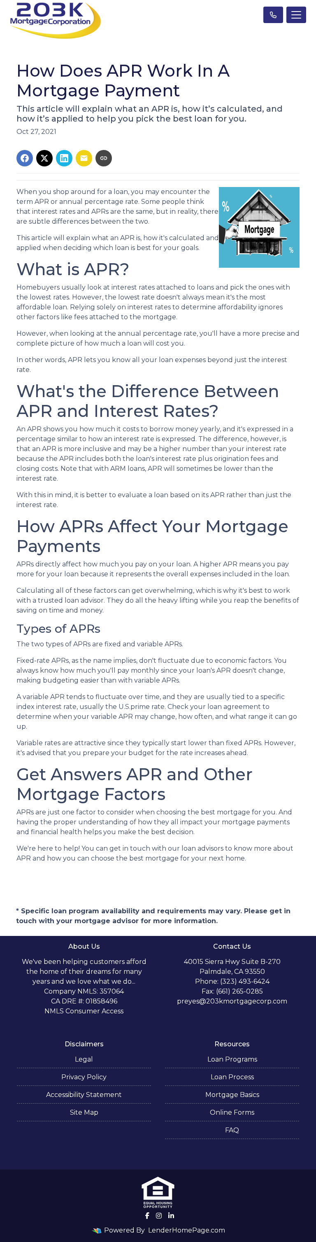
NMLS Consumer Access (83, 1011)
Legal (84, 1059)
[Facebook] (147, 1215)
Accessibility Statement (84, 1095)
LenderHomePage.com (186, 1230)
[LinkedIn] (171, 1215)
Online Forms (232, 1112)
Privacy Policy (84, 1077)
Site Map (84, 1112)
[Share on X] (44, 158)
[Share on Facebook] (24, 158)
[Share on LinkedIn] (64, 158)
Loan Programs (232, 1059)
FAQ (232, 1130)
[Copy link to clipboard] (103, 158)
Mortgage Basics (232, 1095)
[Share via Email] (84, 158)
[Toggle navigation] (296, 15)
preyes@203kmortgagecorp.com (232, 1001)
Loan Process (232, 1077)
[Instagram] (159, 1215)
